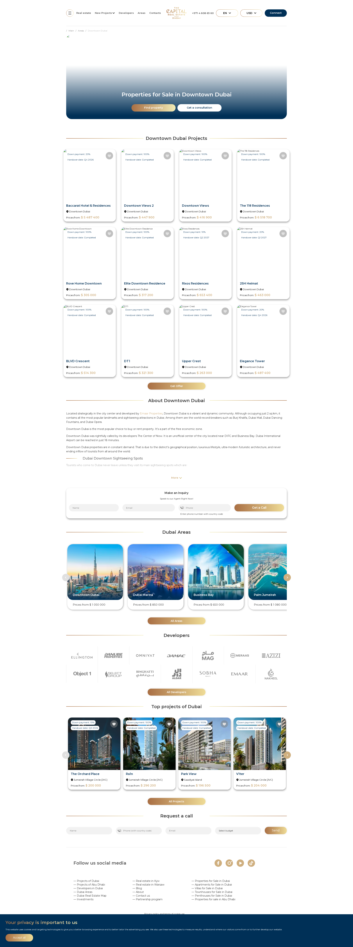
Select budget (226, 830)
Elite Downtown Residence (144, 283)
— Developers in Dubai (88, 888)
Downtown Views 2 (139, 205)
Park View (189, 774)
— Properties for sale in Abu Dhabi (213, 899)
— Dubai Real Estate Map (90, 895)
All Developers (176, 692)
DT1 (127, 361)
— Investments (83, 899)
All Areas (176, 621)
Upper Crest (191, 361)
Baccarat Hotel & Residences (88, 205)
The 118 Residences (255, 205)
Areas (141, 12)
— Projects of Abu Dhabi (89, 884)
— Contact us (141, 895)
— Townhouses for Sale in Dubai (212, 892)
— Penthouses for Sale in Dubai (212, 895)
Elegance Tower (252, 361)
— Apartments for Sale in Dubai (212, 884)
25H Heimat (249, 283)
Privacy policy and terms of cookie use (164, 913)
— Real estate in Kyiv (146, 881)
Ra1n (129, 774)
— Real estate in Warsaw (148, 884)
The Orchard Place (85, 774)
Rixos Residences (195, 283)
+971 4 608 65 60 (203, 13)
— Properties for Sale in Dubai (211, 881)
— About (138, 892)
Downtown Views (195, 205)
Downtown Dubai (79, 211)
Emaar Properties (151, 413)
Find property (153, 107)
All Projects (176, 801)
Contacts (155, 12)
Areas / (83, 30)
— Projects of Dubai (86, 881)
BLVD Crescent (78, 361)
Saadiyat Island (193, 779)
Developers (126, 12)
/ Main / (72, 30)
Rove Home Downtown (84, 283)
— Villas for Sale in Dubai (207, 888)
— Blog (137, 888)
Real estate (83, 12)
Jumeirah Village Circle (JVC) (90, 779)
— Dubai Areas (83, 892)
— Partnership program (148, 899)
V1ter (240, 774)
